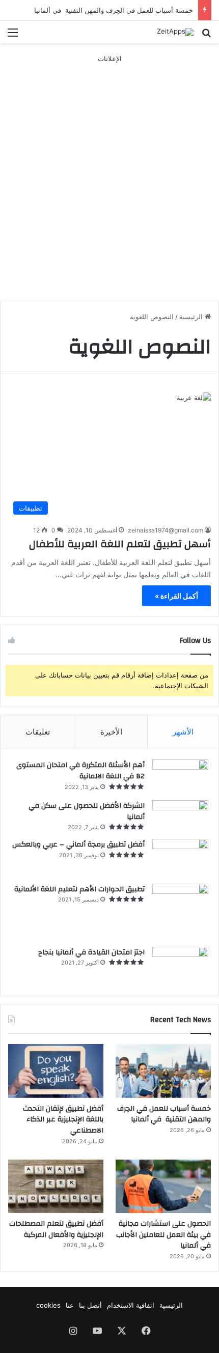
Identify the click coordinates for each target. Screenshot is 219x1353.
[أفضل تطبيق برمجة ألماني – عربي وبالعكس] (180, 858)
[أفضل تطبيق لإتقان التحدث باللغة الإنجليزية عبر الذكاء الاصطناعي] (55, 1071)
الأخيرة (111, 732)
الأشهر (183, 732)
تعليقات (37, 732)
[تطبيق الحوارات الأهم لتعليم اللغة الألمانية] (180, 912)
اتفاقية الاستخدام (130, 1305)
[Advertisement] (109, 173)
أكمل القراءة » (176, 595)
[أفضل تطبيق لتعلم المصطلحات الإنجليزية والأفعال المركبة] (55, 1187)
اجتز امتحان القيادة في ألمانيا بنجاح (91, 952)
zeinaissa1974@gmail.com (165, 530)
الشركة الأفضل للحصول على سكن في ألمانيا (87, 811)
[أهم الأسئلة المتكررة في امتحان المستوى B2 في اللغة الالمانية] (180, 776)
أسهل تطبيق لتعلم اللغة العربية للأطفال (120, 543)
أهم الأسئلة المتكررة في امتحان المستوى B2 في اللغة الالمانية (80, 770)
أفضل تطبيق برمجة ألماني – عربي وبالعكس (78, 844)
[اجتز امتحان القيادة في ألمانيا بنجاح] (180, 966)
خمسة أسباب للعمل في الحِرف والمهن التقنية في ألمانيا (113, 10)
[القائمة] (13, 35)
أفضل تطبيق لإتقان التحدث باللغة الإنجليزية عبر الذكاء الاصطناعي (63, 1119)
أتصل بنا (90, 1305)
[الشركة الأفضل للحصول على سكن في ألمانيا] (180, 816)
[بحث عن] (206, 35)
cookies (48, 1305)
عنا (70, 1305)
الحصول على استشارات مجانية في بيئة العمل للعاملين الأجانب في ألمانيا (163, 1234)
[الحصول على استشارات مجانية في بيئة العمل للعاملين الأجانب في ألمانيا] (163, 1187)
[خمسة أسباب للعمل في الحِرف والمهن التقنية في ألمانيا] (163, 1071)
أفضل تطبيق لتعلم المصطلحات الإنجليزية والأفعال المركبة (56, 1229)
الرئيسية (192, 317)
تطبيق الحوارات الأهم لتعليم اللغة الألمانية (79, 889)
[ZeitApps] (175, 32)
